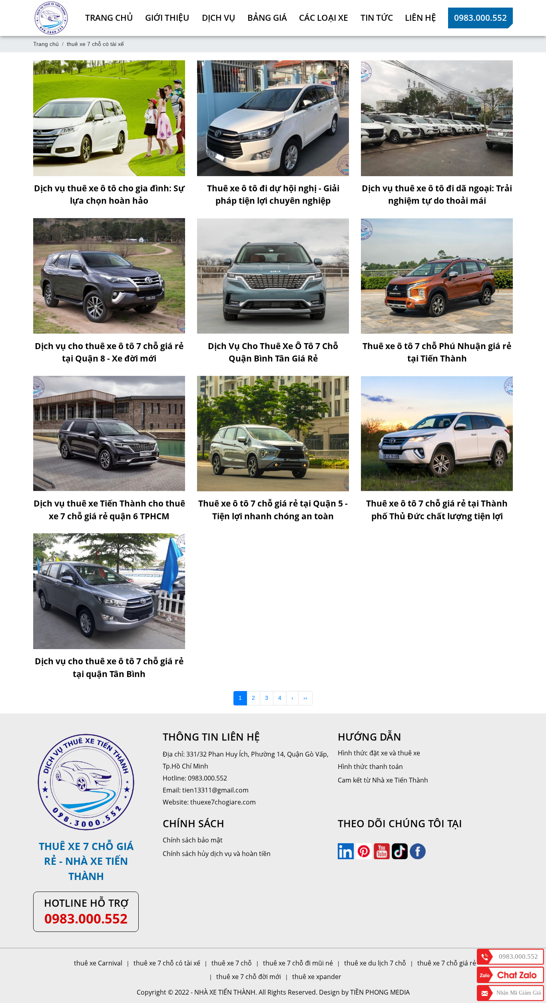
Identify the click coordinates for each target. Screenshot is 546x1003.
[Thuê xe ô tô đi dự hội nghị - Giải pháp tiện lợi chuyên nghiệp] (273, 118)
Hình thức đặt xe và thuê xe (379, 753)
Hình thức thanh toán (370, 766)
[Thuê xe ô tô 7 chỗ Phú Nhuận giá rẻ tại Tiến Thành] (437, 276)
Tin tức (377, 17)
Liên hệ (420, 17)
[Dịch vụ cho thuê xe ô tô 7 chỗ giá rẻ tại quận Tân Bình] (109, 591)
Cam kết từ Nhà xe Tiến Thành (383, 780)
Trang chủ (109, 17)
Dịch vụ (218, 17)
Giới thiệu (167, 17)
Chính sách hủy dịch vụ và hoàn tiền (217, 853)
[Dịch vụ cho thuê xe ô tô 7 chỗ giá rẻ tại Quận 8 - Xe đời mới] (109, 276)
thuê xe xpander (316, 976)
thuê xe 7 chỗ (231, 963)
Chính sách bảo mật (193, 840)
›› (305, 698)
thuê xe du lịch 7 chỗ (375, 963)
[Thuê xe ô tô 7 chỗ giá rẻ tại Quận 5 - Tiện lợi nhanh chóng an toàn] (273, 434)
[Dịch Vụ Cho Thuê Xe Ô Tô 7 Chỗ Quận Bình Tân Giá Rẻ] (273, 276)
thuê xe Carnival (98, 963)
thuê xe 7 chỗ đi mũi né (298, 963)
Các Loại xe (323, 17)
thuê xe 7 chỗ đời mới (248, 976)
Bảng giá (267, 17)
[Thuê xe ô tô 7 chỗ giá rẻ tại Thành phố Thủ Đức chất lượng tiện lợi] (437, 434)
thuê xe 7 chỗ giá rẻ (446, 963)
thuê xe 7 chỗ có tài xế (167, 963)
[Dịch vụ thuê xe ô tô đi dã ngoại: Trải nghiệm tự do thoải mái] (437, 118)
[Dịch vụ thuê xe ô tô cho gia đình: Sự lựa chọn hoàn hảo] (109, 118)
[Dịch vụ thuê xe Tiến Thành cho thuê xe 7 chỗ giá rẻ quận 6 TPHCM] (109, 434)
